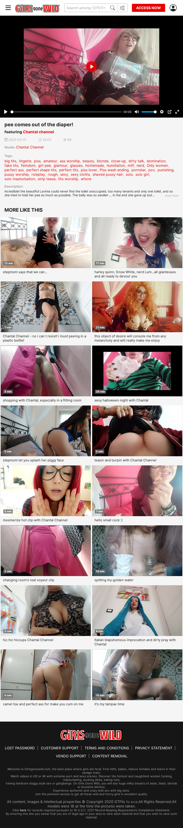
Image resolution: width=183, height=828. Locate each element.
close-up (118, 161)
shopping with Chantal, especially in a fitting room (42, 400)
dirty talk (136, 161)
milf (131, 165)
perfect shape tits (41, 170)
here (23, 810)
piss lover (89, 170)
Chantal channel (38, 132)
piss (37, 161)
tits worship (68, 179)
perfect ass (14, 170)
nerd (140, 165)
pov (151, 170)
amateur (50, 161)
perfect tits (68, 170)
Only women (157, 165)
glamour (60, 165)
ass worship (70, 161)
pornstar (138, 170)
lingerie (25, 161)
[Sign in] (174, 8)
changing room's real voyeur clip (28, 580)
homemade (94, 165)
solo (129, 174)
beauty (88, 161)
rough (53, 174)
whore (86, 179)
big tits (10, 161)
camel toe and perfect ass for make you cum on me (43, 704)
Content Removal (109, 756)
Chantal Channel (30, 147)
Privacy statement (153, 748)
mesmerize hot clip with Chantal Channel (35, 520)
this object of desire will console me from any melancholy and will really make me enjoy (130, 338)
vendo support (71, 756)
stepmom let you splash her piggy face (33, 460)
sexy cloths (80, 174)
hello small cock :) (108, 520)
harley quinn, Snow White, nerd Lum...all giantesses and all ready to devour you (135, 274)
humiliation (116, 165)
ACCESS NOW (148, 8)
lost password (20, 748)
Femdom (28, 165)
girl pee (44, 165)
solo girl (142, 174)
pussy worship (16, 174)
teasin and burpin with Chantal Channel (125, 460)
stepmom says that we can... (25, 272)
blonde (102, 161)
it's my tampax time (109, 704)
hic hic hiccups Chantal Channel (28, 640)
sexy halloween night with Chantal (121, 400)
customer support (60, 748)
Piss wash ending (114, 170)
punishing (166, 170)
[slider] (66, 112)
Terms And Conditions (107, 748)
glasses (76, 165)
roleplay (38, 174)
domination (156, 161)
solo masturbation (19, 179)
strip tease (47, 179)
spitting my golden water (113, 580)
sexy (64, 174)
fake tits (11, 165)
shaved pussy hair (108, 174)
